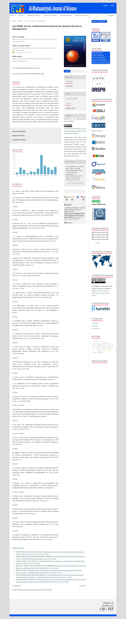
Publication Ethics (51, 15)
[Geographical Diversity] (103, 268)
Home (14, 21)
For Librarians (96, 328)
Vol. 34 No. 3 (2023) (30, 21)
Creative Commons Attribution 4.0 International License (100, 293)
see (98, 243)
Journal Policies (66, 15)
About (12, 15)
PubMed (21, 405)
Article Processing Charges (101, 62)
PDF (67, 71)
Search (111, 15)
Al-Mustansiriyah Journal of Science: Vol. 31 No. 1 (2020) (38, 559)
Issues (21, 15)
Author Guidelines (98, 55)
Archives (20, 21)
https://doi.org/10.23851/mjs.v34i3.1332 (28, 68)
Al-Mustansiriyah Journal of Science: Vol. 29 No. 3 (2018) (41, 568)
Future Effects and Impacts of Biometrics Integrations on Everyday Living (50, 561)
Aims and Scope (97, 53)
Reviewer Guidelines (99, 58)
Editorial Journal (33, 15)
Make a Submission (99, 21)
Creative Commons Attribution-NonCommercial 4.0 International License (75, 131)
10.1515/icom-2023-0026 (71, 219)
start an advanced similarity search (32, 590)
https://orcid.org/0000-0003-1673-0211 (23, 52)
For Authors (95, 326)
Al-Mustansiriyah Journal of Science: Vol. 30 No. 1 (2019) (54, 577)
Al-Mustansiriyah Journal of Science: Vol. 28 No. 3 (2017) (45, 573)
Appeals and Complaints (100, 60)
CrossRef (15, 206)
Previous (17, 586)
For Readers (95, 323)
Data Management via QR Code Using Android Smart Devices (63, 552)
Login (112, 5)
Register (105, 5)
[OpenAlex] (98, 150)
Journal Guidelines (82, 15)
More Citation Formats (75, 183)
